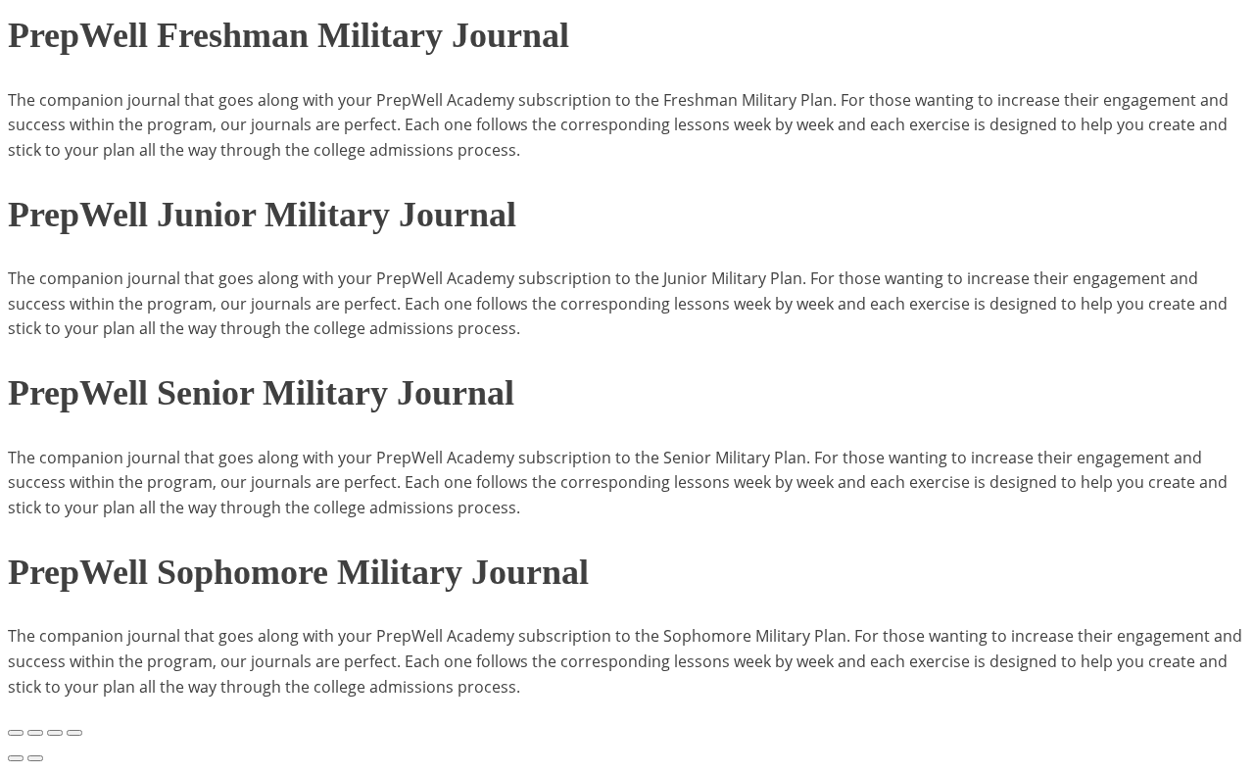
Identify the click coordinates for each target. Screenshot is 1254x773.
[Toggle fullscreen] (35, 733)
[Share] (55, 733)
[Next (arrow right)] (35, 758)
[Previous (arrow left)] (16, 758)
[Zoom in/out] (16, 733)
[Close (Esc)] (74, 733)
